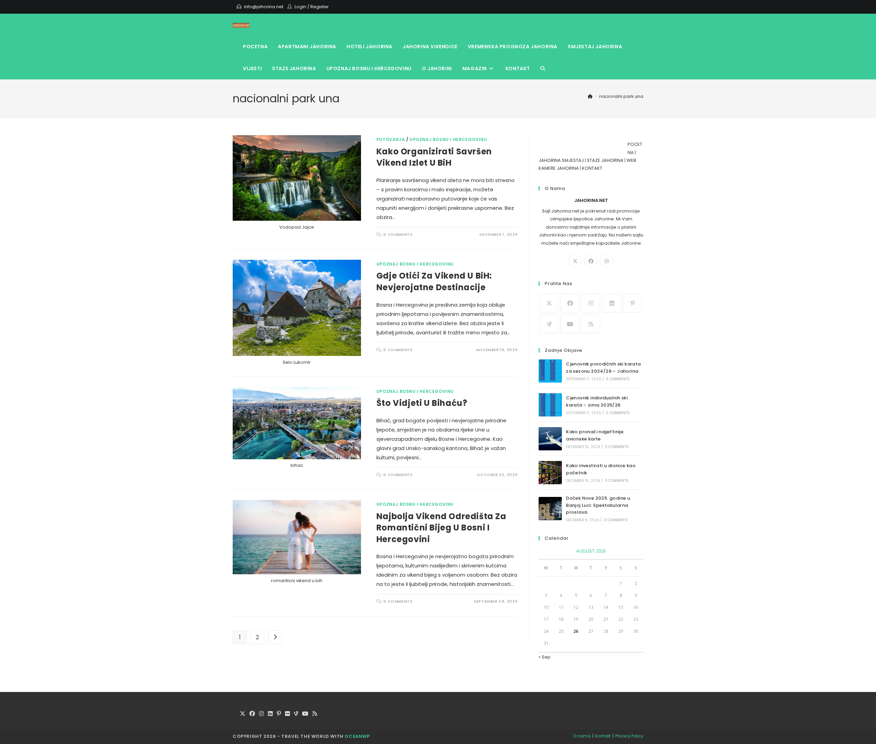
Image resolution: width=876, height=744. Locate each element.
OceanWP (357, 736)
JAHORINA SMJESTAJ (561, 160)
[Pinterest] (632, 303)
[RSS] (590, 324)
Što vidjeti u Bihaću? (421, 403)
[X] (575, 261)
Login (300, 6)
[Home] (590, 96)
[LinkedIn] (611, 303)
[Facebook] (591, 261)
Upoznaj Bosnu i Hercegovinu (448, 139)
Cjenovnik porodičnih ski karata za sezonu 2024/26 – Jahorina (603, 367)
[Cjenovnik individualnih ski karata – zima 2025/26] (550, 404)
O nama (582, 736)
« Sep (545, 657)
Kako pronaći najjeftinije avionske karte (594, 435)
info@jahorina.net (263, 6)
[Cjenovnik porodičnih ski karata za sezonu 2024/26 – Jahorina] (550, 371)
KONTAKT (592, 168)
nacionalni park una (621, 96)
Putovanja (390, 139)
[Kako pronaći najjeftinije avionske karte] (550, 438)
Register (319, 6)
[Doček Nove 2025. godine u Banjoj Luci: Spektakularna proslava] (550, 508)
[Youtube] (570, 324)
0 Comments (397, 234)
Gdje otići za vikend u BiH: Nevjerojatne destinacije (434, 281)
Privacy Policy (629, 736)
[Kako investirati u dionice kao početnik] (550, 472)
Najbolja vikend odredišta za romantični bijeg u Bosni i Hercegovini (441, 528)
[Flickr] (287, 714)
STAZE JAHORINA (605, 160)
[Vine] (549, 324)
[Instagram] (607, 261)
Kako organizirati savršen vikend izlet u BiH (434, 157)
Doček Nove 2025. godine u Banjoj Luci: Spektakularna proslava (598, 505)
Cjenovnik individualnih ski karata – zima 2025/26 (597, 401)
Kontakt (603, 736)
